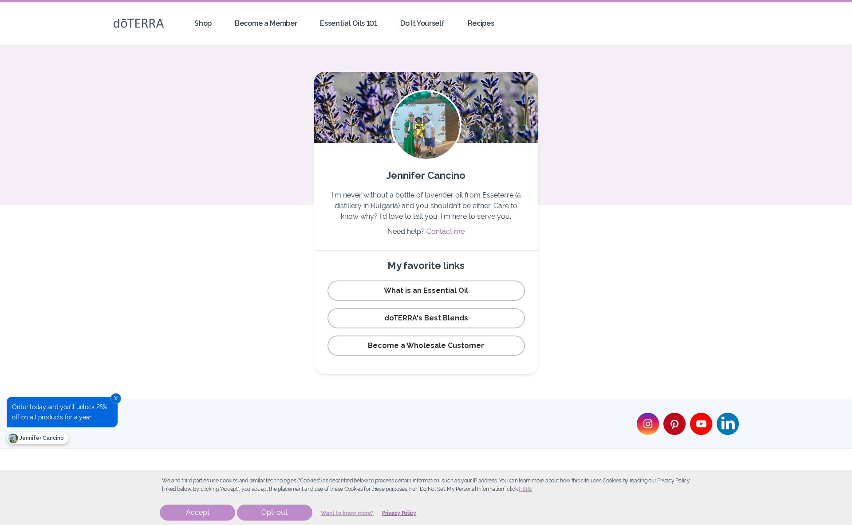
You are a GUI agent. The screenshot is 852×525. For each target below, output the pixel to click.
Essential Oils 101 (348, 23)
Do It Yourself (422, 23)
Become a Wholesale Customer (426, 345)
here (525, 489)
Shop (203, 23)
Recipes (481, 23)
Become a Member (266, 23)
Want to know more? (347, 513)
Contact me (445, 231)
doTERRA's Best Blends (426, 318)
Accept (197, 512)
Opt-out (274, 512)
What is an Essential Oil (426, 290)
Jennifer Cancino (41, 438)
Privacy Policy (399, 513)
